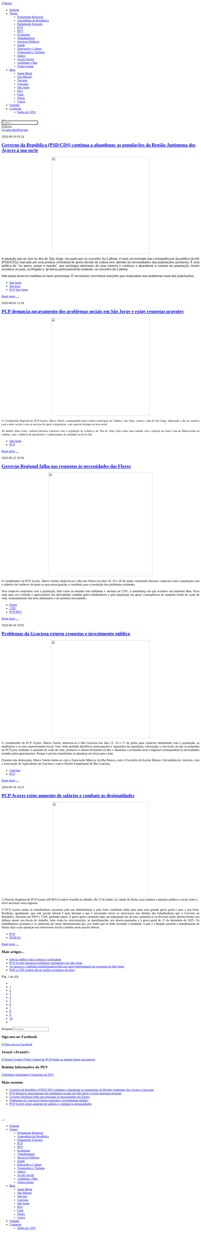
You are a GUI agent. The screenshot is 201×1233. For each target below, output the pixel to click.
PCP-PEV (15, 612)
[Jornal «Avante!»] (48, 1059)
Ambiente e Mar (27, 62)
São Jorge (23, 87)
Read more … (10, 296)
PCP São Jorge (18, 289)
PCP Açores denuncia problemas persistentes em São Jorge (45, 963)
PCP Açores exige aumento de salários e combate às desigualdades (68, 795)
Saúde (21, 45)
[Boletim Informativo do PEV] (28, 1074)
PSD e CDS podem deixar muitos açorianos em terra (42, 970)
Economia (23, 34)
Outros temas (25, 66)
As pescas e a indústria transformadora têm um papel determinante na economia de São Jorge (66, 966)
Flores (21, 98)
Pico (20, 91)
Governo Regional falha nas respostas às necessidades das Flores (66, 466)
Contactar (15, 108)
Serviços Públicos (28, 41)
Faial (20, 94)
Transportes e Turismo (31, 52)
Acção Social (25, 59)
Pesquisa (7, 1029)
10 (11, 1018)
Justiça (21, 55)
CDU (12, 608)
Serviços (14, 286)
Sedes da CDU (26, 112)
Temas (13, 13)
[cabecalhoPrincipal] (15, 130)
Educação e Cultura (29, 48)
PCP (20, 27)
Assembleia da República (33, 20)
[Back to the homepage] (7, 3)
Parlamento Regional (30, 17)
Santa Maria (24, 73)
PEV (20, 31)
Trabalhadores (26, 38)
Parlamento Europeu (30, 24)
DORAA (15, 937)
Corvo (21, 101)
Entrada (14, 10)
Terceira (22, 80)
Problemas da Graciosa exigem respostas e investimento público (66, 633)
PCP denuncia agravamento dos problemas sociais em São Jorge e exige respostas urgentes (93, 311)
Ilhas (12, 69)
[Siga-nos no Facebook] (17, 1044)
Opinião (14, 105)
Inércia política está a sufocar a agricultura (35, 959)
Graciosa (22, 84)
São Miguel (24, 77)
